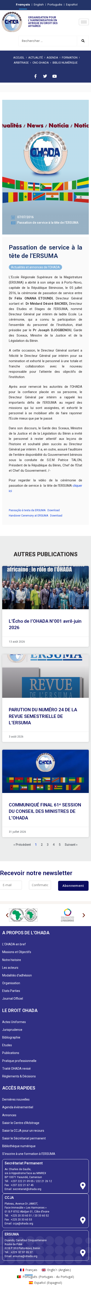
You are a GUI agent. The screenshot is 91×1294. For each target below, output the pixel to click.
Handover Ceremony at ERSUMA (28, 515)
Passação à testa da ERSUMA (27, 510)
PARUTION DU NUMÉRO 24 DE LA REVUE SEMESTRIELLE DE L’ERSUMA (43, 716)
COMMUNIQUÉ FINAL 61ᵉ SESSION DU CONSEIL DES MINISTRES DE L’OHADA (45, 811)
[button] (7, 915)
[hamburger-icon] (84, 22)
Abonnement (73, 885)
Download (53, 510)
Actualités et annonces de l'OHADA (35, 267)
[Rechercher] (83, 41)
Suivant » (71, 844)
